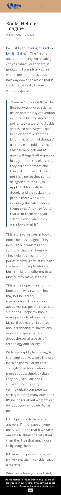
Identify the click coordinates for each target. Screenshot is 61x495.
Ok (30, 490)
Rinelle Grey (15, 34)
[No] (57, 485)
